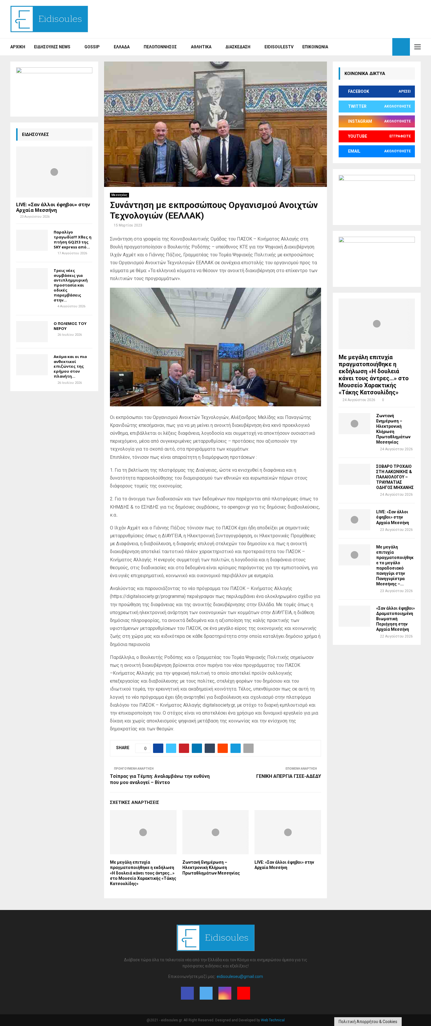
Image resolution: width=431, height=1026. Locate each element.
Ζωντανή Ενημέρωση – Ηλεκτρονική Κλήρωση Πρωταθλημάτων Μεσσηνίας (211, 867)
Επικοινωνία (315, 47)
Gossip (92, 47)
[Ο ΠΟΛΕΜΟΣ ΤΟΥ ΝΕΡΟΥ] (32, 331)
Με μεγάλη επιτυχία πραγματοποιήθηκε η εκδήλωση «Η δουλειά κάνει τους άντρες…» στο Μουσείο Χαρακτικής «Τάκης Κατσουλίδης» (143, 873)
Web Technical (273, 1020)
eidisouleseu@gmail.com (240, 976)
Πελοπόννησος (160, 47)
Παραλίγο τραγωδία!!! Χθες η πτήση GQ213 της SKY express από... (72, 239)
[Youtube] (386, 46)
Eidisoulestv (278, 47)
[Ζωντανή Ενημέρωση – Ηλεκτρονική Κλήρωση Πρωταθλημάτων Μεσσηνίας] (354, 423)
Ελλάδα (122, 47)
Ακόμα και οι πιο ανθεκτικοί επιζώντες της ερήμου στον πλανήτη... (70, 366)
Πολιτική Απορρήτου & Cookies (368, 1021)
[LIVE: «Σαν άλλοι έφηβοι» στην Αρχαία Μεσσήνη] (54, 171)
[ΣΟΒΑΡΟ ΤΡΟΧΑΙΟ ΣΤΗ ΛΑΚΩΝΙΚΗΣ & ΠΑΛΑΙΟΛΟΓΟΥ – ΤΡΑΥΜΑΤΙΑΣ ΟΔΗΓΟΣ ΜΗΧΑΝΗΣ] (354, 474)
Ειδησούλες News (52, 47)
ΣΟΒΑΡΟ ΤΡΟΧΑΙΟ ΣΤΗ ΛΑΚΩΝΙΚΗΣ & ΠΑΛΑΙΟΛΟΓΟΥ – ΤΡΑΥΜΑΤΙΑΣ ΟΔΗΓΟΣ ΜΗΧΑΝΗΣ (395, 477)
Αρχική (17, 47)
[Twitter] (373, 46)
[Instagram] (379, 46)
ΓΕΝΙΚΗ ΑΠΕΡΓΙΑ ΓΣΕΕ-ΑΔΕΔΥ (288, 776)
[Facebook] (367, 46)
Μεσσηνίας (119, 195)
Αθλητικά (201, 47)
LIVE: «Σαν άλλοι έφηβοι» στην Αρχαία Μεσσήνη (53, 207)
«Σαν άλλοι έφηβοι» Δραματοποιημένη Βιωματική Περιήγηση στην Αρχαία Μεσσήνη (395, 619)
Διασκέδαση (237, 47)
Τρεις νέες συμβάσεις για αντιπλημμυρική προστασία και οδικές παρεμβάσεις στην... (71, 285)
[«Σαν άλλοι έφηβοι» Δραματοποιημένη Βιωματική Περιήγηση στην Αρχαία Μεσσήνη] (354, 616)
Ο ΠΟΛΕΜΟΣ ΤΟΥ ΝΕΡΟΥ (70, 326)
